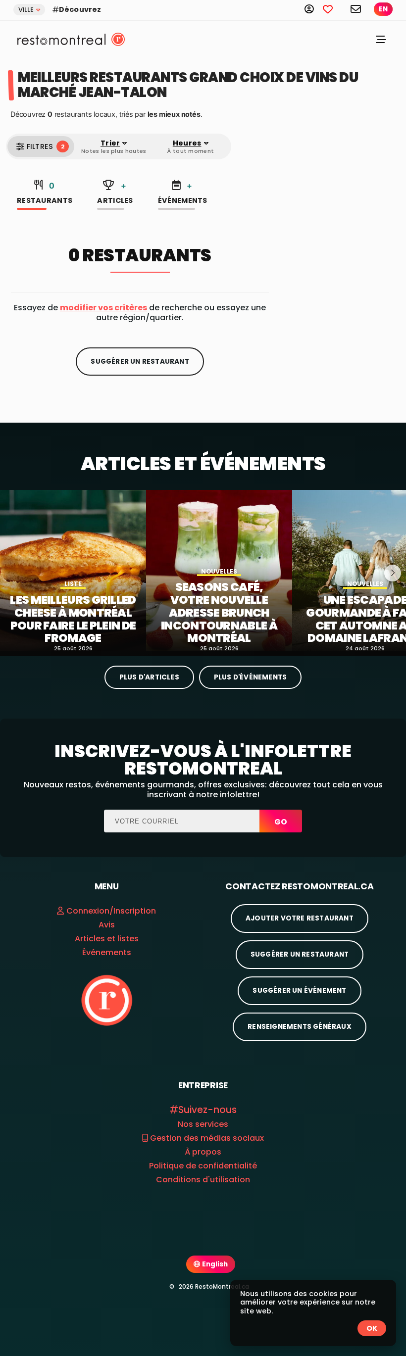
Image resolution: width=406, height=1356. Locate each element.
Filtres (45, 146)
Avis (107, 924)
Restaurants (44, 193)
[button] (103, 307)
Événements (182, 193)
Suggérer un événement (299, 990)
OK (371, 1328)
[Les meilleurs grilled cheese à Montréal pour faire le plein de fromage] (73, 570)
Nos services (203, 1124)
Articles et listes (107, 938)
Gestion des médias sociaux (206, 1138)
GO (280, 822)
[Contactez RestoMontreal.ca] (356, 8)
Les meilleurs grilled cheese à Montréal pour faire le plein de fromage (73, 619)
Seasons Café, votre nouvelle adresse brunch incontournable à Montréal (219, 613)
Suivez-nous (207, 1109)
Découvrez (80, 9)
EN (383, 9)
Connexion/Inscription (111, 911)
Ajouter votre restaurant (300, 918)
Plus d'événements (250, 677)
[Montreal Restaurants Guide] (107, 1000)
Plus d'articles (149, 677)
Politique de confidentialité (203, 1165)
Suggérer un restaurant (140, 361)
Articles (115, 193)
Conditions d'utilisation (203, 1179)
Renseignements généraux (300, 1026)
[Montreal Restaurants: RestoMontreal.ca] (59, 39)
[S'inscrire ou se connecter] (313, 8)
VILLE (26, 9)
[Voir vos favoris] (333, 8)
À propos (203, 1152)
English (214, 1264)
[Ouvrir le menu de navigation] (381, 41)
